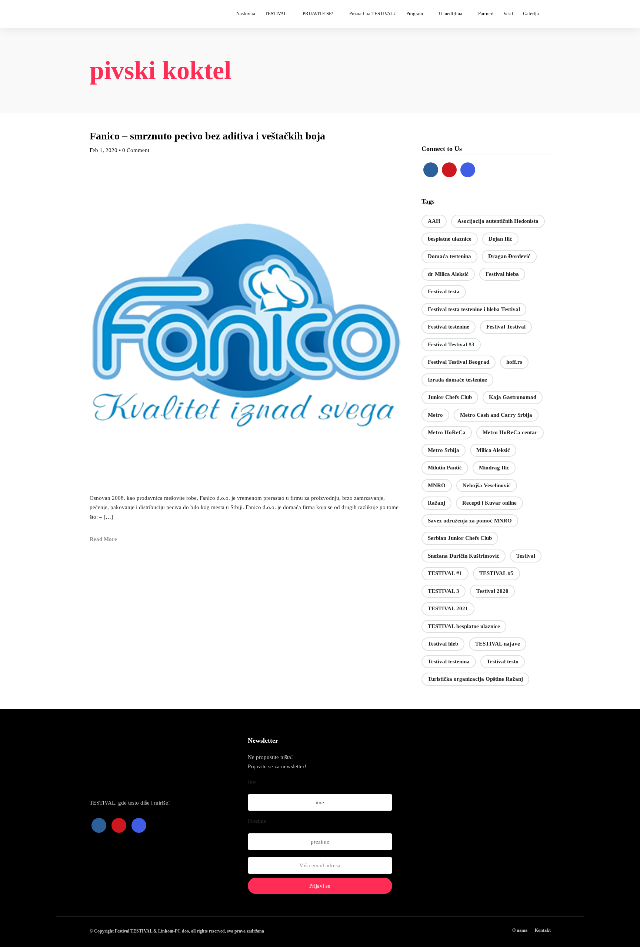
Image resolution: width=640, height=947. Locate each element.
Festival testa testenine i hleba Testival (474, 309)
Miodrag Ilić (494, 468)
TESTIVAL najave (497, 644)
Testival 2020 (492, 591)
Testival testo (503, 661)
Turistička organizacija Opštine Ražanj (475, 679)
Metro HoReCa (447, 432)
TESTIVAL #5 (496, 573)
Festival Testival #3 (451, 344)
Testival (525, 556)
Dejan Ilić (500, 239)
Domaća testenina (449, 256)
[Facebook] (430, 169)
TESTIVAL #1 (445, 573)
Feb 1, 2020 (103, 150)
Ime (252, 782)
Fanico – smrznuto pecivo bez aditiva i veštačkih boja (207, 136)
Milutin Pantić (445, 468)
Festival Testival (506, 327)
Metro (435, 415)
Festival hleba (502, 274)
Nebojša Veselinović (487, 485)
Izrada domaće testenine (457, 380)
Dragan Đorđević (509, 256)
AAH (434, 221)
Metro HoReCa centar (510, 432)
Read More (103, 539)
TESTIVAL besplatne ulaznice (464, 626)
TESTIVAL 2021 (448, 608)
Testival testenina (449, 661)
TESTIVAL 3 (443, 591)
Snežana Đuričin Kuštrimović (463, 556)
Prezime (257, 821)
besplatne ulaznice (449, 239)
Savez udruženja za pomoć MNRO (470, 521)
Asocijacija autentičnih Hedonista (498, 221)
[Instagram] (467, 169)
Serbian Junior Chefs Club (460, 538)
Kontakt (543, 930)
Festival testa (444, 291)
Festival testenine (448, 327)
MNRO (437, 485)
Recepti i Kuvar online (489, 503)
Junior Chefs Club (450, 397)
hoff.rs (514, 362)
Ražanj (436, 503)
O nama (519, 930)
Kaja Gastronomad (512, 397)
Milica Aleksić (493, 450)
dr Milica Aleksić (448, 274)
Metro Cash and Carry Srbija (496, 415)
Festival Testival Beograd (458, 362)
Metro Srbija (443, 450)
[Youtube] (449, 169)
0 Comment (135, 150)
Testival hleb (443, 644)
